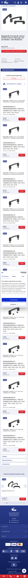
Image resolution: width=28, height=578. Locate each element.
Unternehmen (6, 531)
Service (4, 536)
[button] (2, 486)
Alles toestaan (14, 299)
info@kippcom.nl (15, 522)
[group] (14, 489)
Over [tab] (23, 276)
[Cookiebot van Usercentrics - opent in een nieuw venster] (20, 272)
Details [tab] (14, 276)
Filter (14, 78)
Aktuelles (5, 526)
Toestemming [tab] (5, 276)
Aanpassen (13, 304)
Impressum (11, 571)
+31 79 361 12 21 (15, 520)
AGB (15, 571)
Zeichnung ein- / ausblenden (15, 83)
